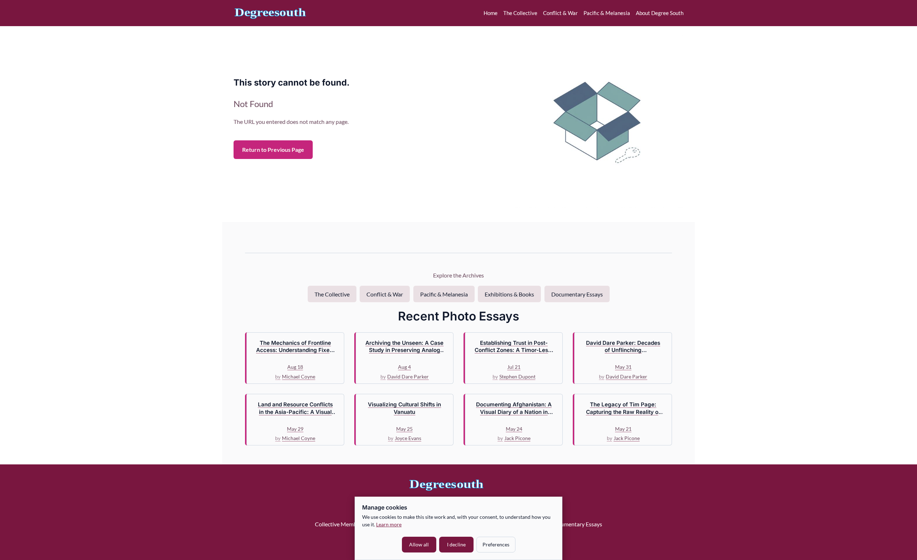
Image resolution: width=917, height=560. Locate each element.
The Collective (520, 13)
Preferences (495, 544)
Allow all (419, 544)
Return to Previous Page (273, 149)
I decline (456, 544)
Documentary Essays (577, 294)
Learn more (389, 524)
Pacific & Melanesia (607, 13)
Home (491, 13)
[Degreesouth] (270, 12)
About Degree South (659, 13)
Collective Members (339, 524)
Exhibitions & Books (509, 294)
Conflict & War (560, 13)
